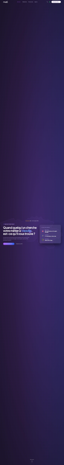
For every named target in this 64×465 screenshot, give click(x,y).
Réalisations (25, 1)
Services (18, 1)
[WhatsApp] (49, 1)
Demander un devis (56, 1)
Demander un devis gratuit (8, 243)
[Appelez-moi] (47, 1)
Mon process (30, 1)
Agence (36, 1)
